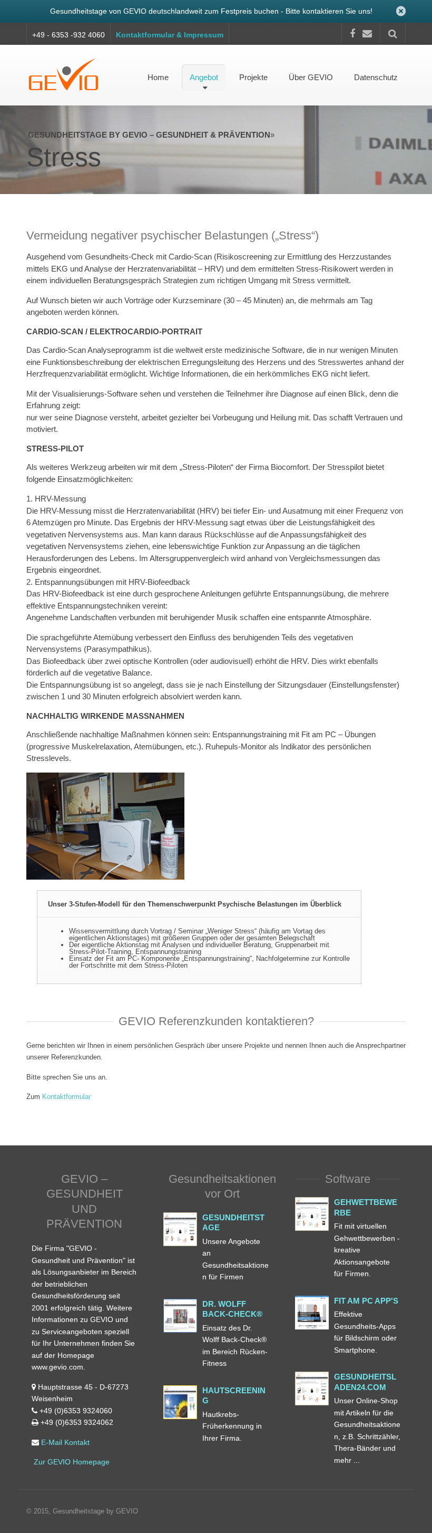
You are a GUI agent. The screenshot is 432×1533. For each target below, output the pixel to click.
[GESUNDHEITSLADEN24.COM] (312, 1388)
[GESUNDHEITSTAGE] (180, 1229)
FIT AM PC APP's (366, 1300)
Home (158, 77)
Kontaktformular (66, 1097)
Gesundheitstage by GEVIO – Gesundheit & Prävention (149, 134)
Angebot (204, 77)
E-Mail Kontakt (65, 1442)
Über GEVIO (311, 77)
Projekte (253, 77)
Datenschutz (376, 77)
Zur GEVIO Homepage (71, 1462)
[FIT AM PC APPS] (312, 1312)
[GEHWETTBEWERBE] (180, 1316)
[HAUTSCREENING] (180, 1402)
